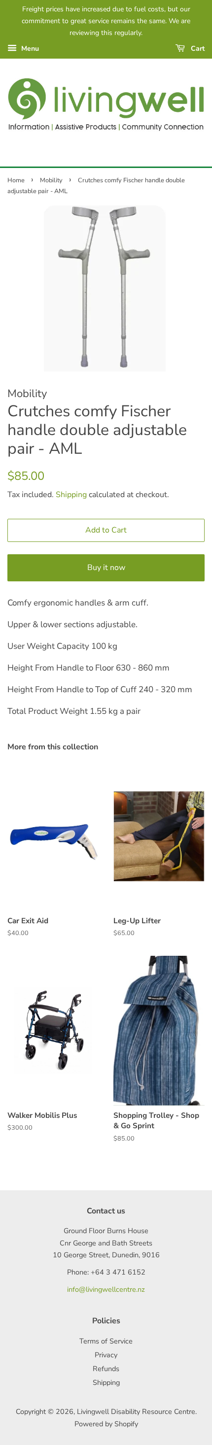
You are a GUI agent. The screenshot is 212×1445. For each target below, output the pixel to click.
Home (16, 180)
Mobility (51, 180)
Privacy (106, 1355)
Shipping (71, 494)
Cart (197, 48)
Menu (29, 48)
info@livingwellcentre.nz (106, 1289)
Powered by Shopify (106, 1424)
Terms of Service (106, 1341)
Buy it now (106, 567)
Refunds (106, 1369)
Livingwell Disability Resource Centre (136, 1411)
